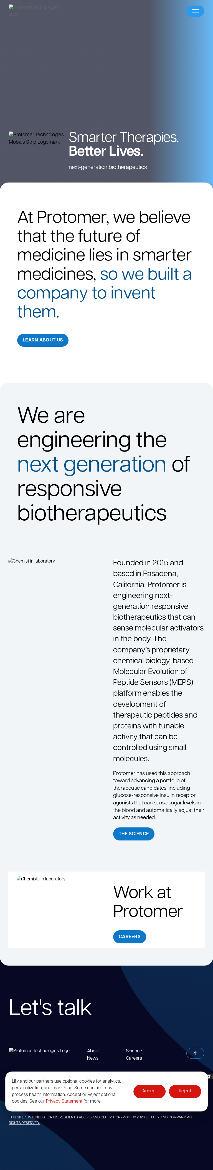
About (93, 1051)
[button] (195, 11)
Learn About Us (43, 340)
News (92, 1058)
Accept (149, 1091)
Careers (130, 937)
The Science (134, 834)
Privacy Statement (64, 1101)
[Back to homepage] (48, 1051)
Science (134, 1051)
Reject (185, 1091)
